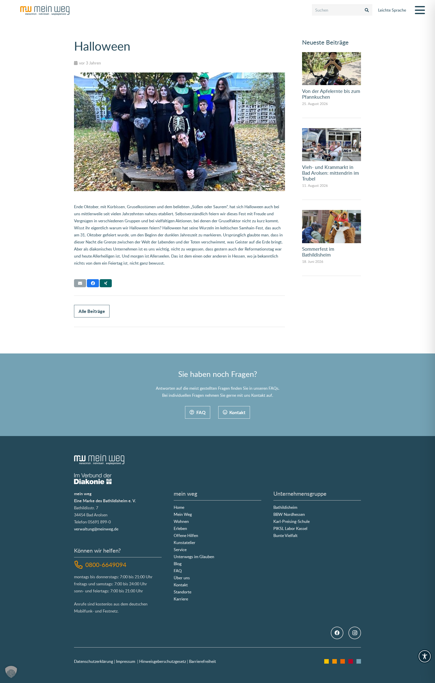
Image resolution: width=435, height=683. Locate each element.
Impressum (125, 661)
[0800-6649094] (79, 565)
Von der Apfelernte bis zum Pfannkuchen (331, 94)
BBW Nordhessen (289, 514)
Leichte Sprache (392, 10)
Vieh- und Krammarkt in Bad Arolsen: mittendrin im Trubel (330, 173)
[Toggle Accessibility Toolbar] (424, 656)
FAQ (178, 570)
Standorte (182, 592)
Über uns (182, 578)
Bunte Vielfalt (285, 535)
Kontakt (181, 585)
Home (179, 507)
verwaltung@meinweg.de (96, 529)
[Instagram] (354, 633)
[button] (420, 10)
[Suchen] (367, 10)
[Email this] (80, 283)
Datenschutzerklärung (93, 661)
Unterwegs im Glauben (194, 556)
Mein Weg (183, 514)
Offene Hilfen (186, 535)
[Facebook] (337, 633)
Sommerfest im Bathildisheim (318, 251)
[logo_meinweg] (44, 10)
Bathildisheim (285, 507)
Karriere (181, 599)
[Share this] (93, 283)
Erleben (180, 528)
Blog (178, 563)
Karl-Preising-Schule (291, 521)
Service (180, 549)
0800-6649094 (105, 564)
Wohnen (181, 521)
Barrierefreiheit (202, 661)
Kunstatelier (184, 542)
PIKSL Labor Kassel (290, 528)
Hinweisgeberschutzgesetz (162, 661)
